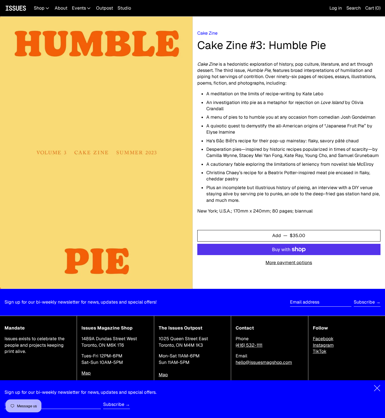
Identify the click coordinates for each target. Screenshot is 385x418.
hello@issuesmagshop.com (264, 362)
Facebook (323, 339)
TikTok (319, 351)
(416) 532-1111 (249, 345)
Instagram (323, 345)
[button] (353, 8)
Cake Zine (207, 33)
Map (86, 373)
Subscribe (364, 302)
